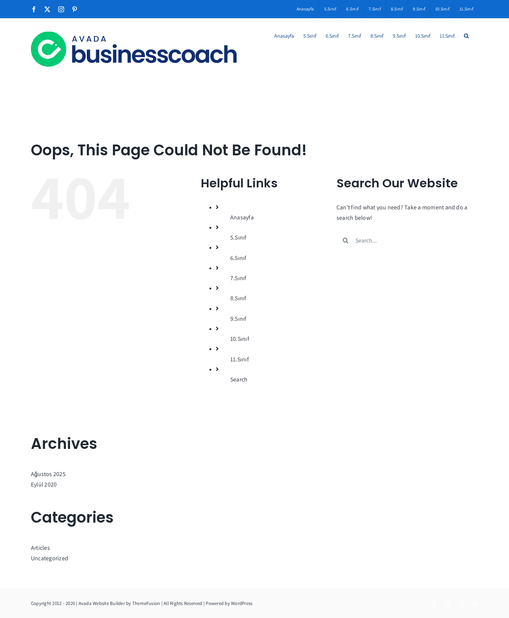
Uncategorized (49, 558)
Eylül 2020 (44, 484)
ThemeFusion (146, 603)
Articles (40, 548)
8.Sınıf (238, 298)
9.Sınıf (238, 319)
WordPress (241, 603)
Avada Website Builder (102, 603)
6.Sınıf (238, 258)
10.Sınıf (239, 339)
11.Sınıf (239, 359)
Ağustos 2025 (48, 474)
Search (238, 379)
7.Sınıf (238, 278)
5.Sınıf (238, 237)
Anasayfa (242, 217)
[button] (466, 35)
